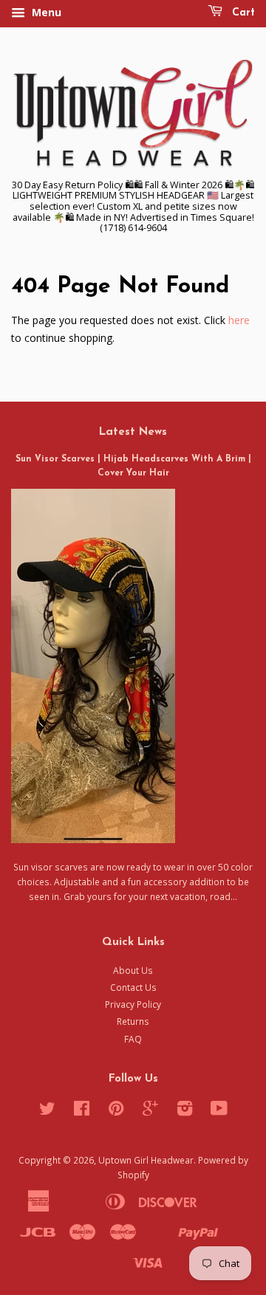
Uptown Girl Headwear (146, 1160)
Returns (133, 1021)
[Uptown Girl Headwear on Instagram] (185, 1111)
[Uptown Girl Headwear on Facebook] (81, 1111)
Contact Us (133, 987)
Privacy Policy (133, 1004)
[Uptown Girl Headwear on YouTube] (219, 1111)
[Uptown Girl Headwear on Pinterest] (116, 1111)
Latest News (133, 432)
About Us (133, 970)
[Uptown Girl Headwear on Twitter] (47, 1111)
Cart (241, 12)
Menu (45, 12)
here (239, 320)
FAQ (133, 1039)
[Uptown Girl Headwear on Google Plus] (150, 1111)
